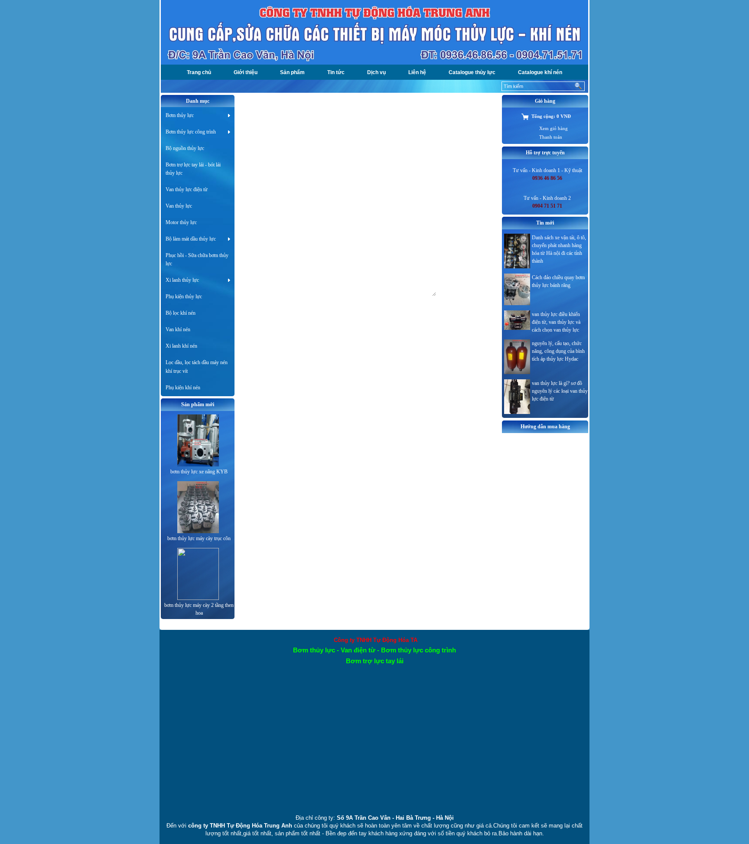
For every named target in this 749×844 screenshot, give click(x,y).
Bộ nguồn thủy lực (185, 148)
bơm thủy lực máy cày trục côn (199, 538)
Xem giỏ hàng (553, 128)
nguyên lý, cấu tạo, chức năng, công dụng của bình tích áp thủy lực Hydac (558, 351)
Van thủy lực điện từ (187, 189)
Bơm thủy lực (180, 115)
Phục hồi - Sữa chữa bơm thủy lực (197, 259)
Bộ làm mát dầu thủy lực (191, 239)
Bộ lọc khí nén (180, 313)
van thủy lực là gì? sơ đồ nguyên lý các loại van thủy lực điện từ (560, 391)
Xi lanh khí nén (181, 346)
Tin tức (336, 72)
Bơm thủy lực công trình (191, 132)
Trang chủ (199, 72)
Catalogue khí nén (540, 72)
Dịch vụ (376, 72)
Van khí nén (178, 329)
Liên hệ (417, 72)
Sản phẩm (292, 72)
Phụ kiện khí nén (183, 388)
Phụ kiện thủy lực (184, 296)
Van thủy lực (179, 206)
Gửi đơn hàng (322, 302)
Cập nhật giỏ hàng (302, 169)
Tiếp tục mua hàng (261, 169)
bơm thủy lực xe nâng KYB (199, 472)
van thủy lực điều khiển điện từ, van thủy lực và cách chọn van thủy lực (556, 322)
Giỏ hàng (256, 101)
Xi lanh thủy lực (182, 280)
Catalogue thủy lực (472, 72)
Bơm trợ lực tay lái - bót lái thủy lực (193, 169)
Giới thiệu (245, 72)
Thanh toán (550, 137)
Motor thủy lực (181, 222)
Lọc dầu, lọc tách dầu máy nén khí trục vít (197, 366)
